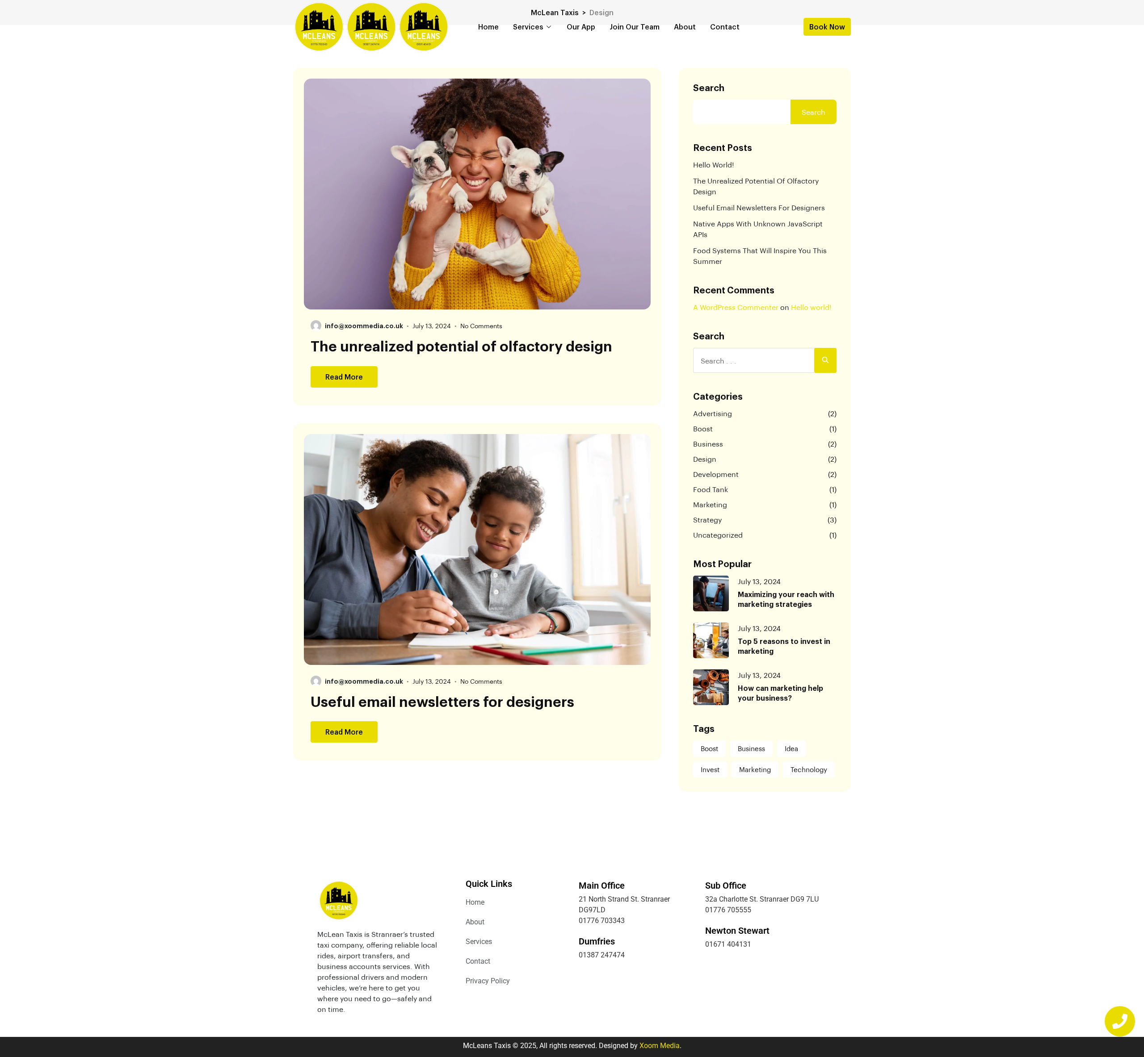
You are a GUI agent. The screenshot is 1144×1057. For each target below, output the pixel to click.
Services (528, 26)
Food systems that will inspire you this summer (760, 255)
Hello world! (713, 164)
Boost (703, 428)
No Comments (481, 326)
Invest (710, 769)
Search (708, 87)
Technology (809, 769)
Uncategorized (718, 535)
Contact (725, 26)
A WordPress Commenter (735, 307)
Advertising (712, 413)
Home (488, 26)
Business (708, 443)
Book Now (827, 26)
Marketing (710, 504)
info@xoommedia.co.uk (364, 325)
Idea (791, 748)
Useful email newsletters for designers (442, 701)
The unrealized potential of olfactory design (461, 345)
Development (716, 474)
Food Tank (710, 489)
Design (704, 459)
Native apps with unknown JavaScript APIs (758, 228)
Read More (344, 376)
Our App (581, 26)
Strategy (707, 519)
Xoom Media (659, 1045)
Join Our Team (635, 26)
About (685, 26)
